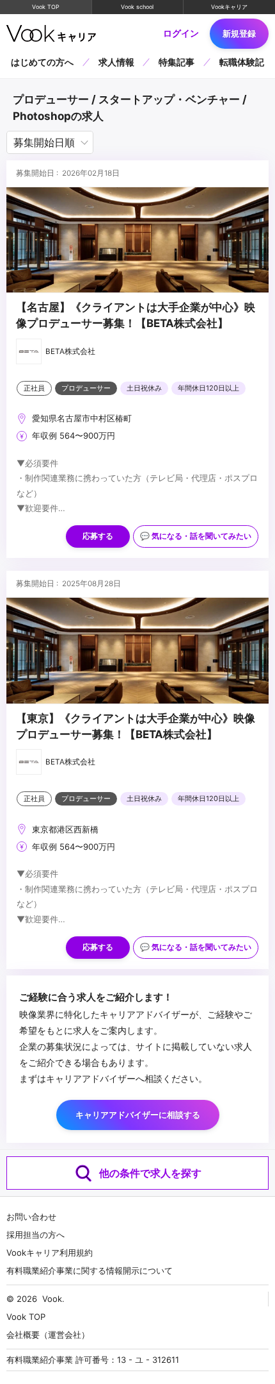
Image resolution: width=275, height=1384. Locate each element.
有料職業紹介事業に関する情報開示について (89, 1270)
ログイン (181, 33)
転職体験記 (241, 61)
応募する (97, 536)
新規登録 (239, 33)
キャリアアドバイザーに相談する (137, 1115)
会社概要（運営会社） (48, 1334)
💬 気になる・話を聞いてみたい (195, 536)
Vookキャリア (229, 6)
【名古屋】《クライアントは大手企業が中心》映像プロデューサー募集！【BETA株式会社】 (135, 315)
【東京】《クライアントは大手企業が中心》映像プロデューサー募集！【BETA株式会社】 (135, 726)
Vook (52, 1299)
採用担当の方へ (35, 1234)
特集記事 (176, 61)
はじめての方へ (42, 61)
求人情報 (116, 61)
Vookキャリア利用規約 (49, 1252)
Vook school (137, 6)
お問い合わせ (31, 1216)
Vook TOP (45, 6)
